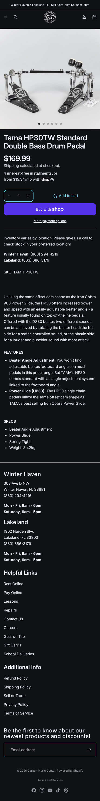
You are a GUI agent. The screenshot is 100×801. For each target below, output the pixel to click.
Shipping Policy (17, 686)
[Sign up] (89, 750)
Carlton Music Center (41, 770)
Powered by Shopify (70, 770)
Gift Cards (12, 645)
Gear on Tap (14, 636)
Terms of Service (18, 713)
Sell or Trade (15, 695)
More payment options (50, 221)
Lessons (11, 601)
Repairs (10, 610)
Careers (10, 627)
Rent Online (13, 583)
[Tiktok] (58, 790)
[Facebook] (34, 790)
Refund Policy (16, 678)
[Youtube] (50, 790)
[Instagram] (42, 790)
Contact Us (13, 618)
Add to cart (68, 195)
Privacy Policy (16, 704)
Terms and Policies (50, 780)
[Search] (15, 17)
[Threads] (66, 790)
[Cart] (94, 17)
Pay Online (13, 592)
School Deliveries (19, 654)
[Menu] (5, 17)
